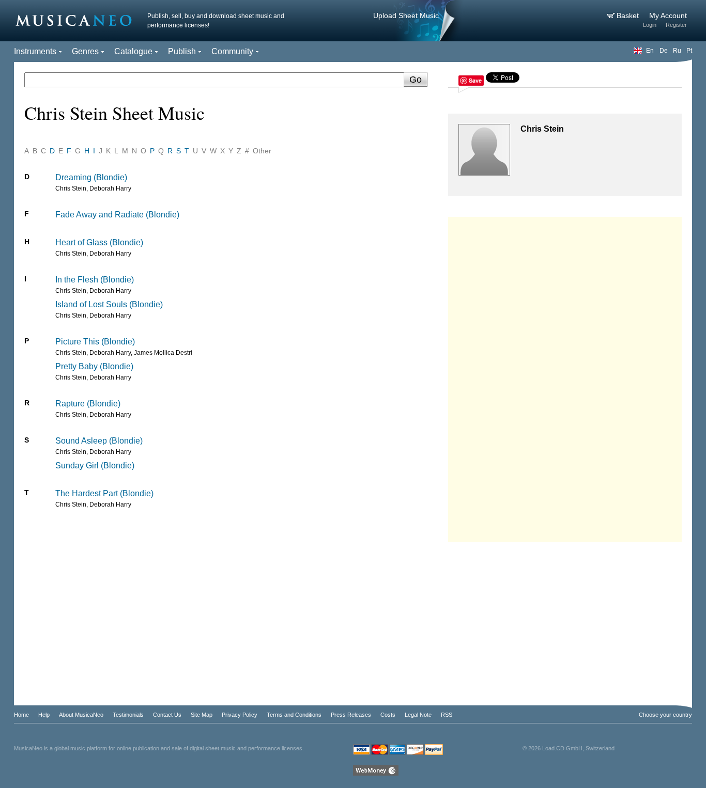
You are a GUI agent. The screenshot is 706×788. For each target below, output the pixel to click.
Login (649, 25)
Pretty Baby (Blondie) (94, 366)
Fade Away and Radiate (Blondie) (117, 214)
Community (232, 51)
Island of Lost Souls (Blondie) (109, 304)
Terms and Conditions (294, 715)
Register (676, 25)
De (663, 50)
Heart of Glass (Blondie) (99, 242)
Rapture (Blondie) (87, 403)
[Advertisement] (564, 377)
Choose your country (665, 715)
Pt (689, 50)
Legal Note (418, 715)
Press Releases (351, 715)
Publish (182, 51)
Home (21, 715)
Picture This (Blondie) (95, 341)
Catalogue (133, 51)
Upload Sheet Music (406, 15)
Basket (629, 15)
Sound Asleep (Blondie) (99, 440)
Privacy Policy (239, 715)
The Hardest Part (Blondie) (104, 493)
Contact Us (167, 715)
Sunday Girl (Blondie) (94, 465)
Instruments (35, 51)
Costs (387, 715)
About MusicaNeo (81, 715)
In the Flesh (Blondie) (94, 279)
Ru (677, 50)
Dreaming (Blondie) (91, 177)
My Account (668, 15)
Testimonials (128, 715)
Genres (85, 51)
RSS (446, 715)
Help (44, 715)
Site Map (201, 715)
